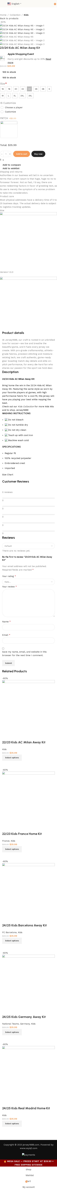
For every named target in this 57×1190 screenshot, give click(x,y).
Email (6, 635)
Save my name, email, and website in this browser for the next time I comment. (24, 654)
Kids (26, 15)
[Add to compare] (6, 1130)
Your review (9, 586)
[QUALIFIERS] (9, 130)
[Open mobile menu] (3, 4)
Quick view (14, 1130)
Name (6, 621)
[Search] (50, 4)
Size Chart (7, 474)
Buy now (38, 154)
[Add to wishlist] (6, 1102)
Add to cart (21, 154)
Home (3, 15)
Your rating (9, 576)
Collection (15, 15)
